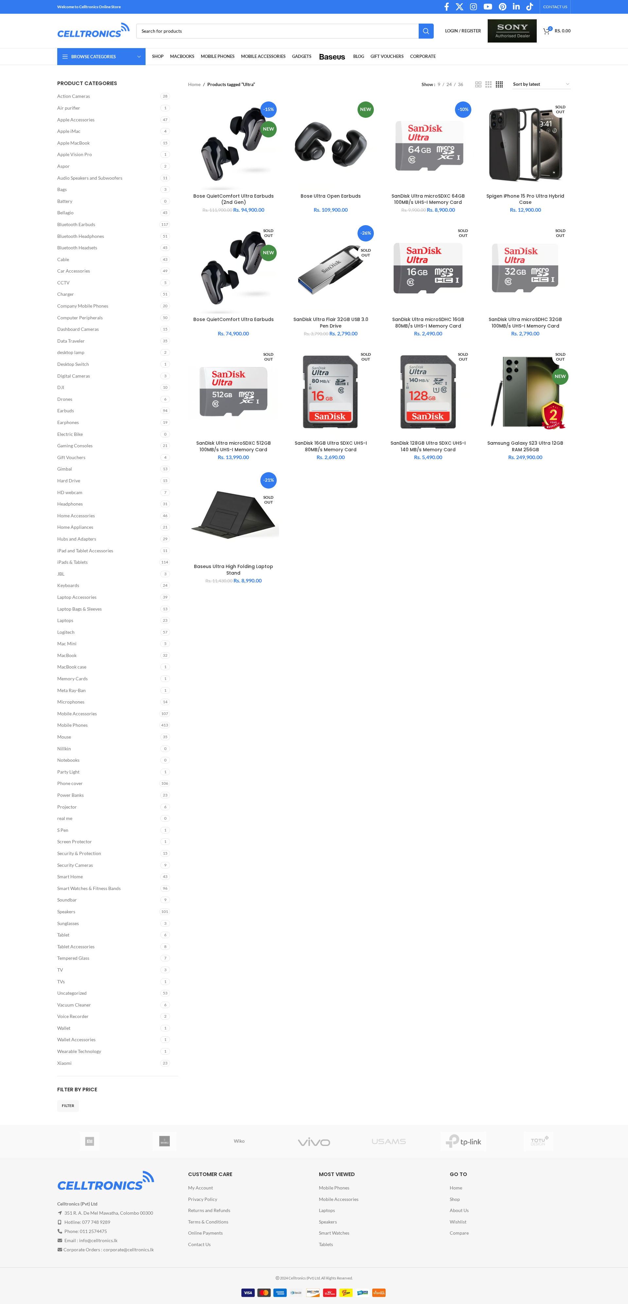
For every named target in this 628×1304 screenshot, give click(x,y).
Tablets (326, 1244)
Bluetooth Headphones (80, 236)
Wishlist (458, 1221)
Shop (455, 1199)
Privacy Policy (202, 1199)
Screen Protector (74, 841)
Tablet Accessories (76, 946)
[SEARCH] (426, 31)
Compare (459, 1233)
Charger (65, 294)
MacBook (67, 655)
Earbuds (65, 410)
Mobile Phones (72, 725)
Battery (64, 201)
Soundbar (67, 899)
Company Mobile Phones (82, 306)
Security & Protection (79, 853)
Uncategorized (72, 993)
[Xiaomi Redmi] (89, 1141)
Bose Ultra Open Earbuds (331, 196)
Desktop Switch (73, 364)
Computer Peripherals (80, 317)
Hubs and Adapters (76, 539)
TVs (61, 981)
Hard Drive (68, 480)
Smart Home (70, 876)
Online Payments (205, 1233)
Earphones (68, 422)
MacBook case (71, 667)
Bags (62, 189)
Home (194, 84)
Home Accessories (76, 515)
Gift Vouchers (71, 457)
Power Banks (70, 795)
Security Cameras (75, 865)
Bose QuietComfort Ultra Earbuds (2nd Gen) (233, 199)
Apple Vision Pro (74, 154)
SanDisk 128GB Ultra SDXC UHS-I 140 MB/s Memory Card (428, 446)
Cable (63, 259)
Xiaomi (64, 1063)
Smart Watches (334, 1233)
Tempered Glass (73, 958)
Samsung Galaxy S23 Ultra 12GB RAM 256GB (525, 446)
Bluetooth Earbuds (76, 224)
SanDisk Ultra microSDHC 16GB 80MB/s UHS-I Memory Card (428, 322)
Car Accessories (73, 271)
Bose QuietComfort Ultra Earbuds (233, 319)
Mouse (64, 737)
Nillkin (64, 748)
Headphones (70, 504)
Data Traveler (71, 341)
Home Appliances (75, 527)
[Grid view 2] (478, 84)
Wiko (239, 1141)
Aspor (63, 166)
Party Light (68, 772)
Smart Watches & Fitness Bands (89, 888)
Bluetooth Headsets (77, 247)
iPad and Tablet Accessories (85, 550)
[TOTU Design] (538, 1141)
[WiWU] (164, 1141)
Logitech (66, 632)
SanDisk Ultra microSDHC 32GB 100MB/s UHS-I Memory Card (525, 322)
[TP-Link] (463, 1141)
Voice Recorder (73, 1016)
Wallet (63, 1028)
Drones (64, 399)
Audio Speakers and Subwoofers (89, 178)
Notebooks (68, 760)
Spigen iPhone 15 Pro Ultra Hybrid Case (525, 199)
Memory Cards (72, 678)
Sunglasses (68, 923)
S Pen (62, 830)
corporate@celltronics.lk (128, 1249)
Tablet (63, 935)
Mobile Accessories (77, 713)
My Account (200, 1187)
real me (64, 818)
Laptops (65, 620)
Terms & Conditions (208, 1221)
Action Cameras (73, 96)
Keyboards (68, 585)
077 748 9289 (96, 1222)
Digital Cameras (73, 376)
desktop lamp (70, 352)
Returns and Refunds (209, 1210)
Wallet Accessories (76, 1039)
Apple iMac (68, 131)
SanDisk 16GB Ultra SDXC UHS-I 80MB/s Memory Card (331, 446)
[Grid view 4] (499, 84)
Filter (68, 1105)
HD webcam (69, 492)
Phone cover (70, 783)
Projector (67, 807)
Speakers (66, 911)
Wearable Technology (79, 1051)
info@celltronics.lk (98, 1240)
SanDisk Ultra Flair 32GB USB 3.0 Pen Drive (330, 322)
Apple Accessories (76, 119)
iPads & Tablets (72, 562)
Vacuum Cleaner (74, 1005)
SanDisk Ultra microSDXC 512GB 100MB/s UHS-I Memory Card (233, 446)
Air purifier (68, 108)
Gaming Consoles (75, 445)
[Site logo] (93, 30)
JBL (60, 574)
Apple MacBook (73, 143)
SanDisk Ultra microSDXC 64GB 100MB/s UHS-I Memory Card (428, 199)
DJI (60, 387)
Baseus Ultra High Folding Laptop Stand (233, 569)
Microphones (70, 702)
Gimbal (64, 469)
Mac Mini (67, 643)
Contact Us (199, 1244)
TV (60, 970)
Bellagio (65, 212)
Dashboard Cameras (78, 329)
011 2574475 (93, 1231)
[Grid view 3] (488, 84)
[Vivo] (314, 1141)
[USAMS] (388, 1141)
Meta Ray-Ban (71, 690)
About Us (459, 1210)
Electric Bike (70, 434)
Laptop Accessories (76, 597)
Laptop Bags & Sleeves (79, 609)
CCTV (63, 282)
